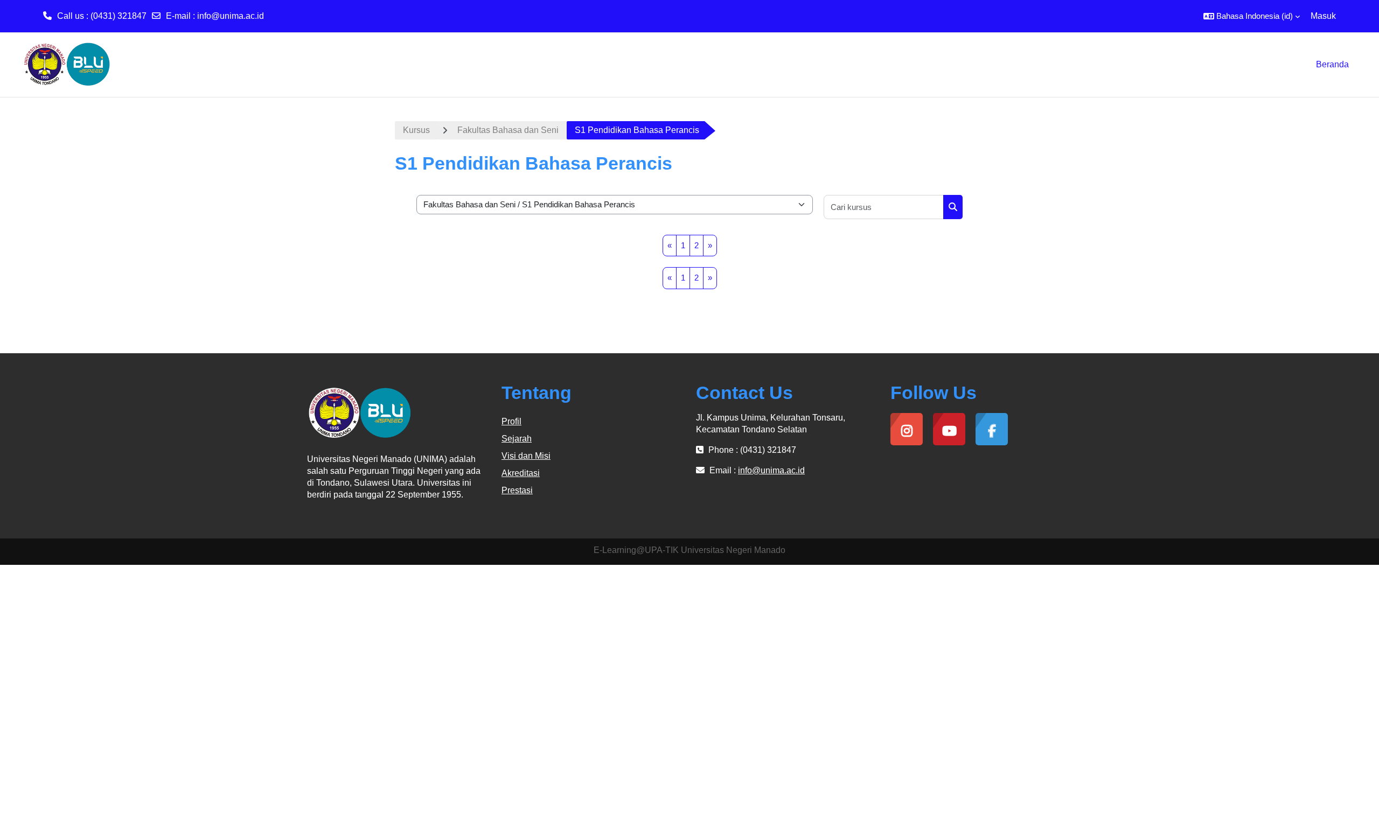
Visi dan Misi (526, 455)
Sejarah (517, 438)
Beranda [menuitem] (1332, 64)
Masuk (1323, 15)
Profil (511, 421)
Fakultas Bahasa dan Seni (508, 130)
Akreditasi (521, 473)
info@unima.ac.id (230, 15)
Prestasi (517, 490)
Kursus (416, 130)
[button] (1251, 16)
